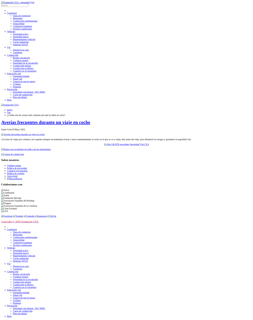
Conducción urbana (22, 65)
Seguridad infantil (21, 76)
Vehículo (11, 31)
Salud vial (17, 79)
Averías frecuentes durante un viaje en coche (45, 122)
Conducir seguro (20, 60)
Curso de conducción (23, 94)
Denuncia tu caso (21, 50)
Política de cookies (15, 173)
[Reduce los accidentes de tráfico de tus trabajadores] (126, 149)
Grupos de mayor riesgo (24, 81)
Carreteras (17, 52)
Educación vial (14, 73)
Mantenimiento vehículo (24, 39)
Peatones (17, 87)
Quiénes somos (14, 165)
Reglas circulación (21, 58)
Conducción (12, 55)
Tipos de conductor (22, 15)
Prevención (12, 89)
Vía (8, 47)
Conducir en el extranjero (24, 71)
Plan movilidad (20, 97)
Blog (9, 100)
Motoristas (18, 18)
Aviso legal (12, 176)
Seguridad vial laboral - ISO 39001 (29, 92)
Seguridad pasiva (21, 37)
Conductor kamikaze (22, 26)
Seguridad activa (20, 34)
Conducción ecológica (23, 68)
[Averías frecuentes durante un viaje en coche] (23, 134)
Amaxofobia (18, 23)
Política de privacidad (17, 168)
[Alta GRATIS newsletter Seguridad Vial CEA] (126, 144)
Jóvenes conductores (22, 29)
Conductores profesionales (25, 21)
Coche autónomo (21, 42)
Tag (9, 112)
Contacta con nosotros (17, 171)
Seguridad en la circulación (25, 63)
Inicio (9, 110)
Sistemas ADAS (20, 44)
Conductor (12, 13)
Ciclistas (17, 84)
